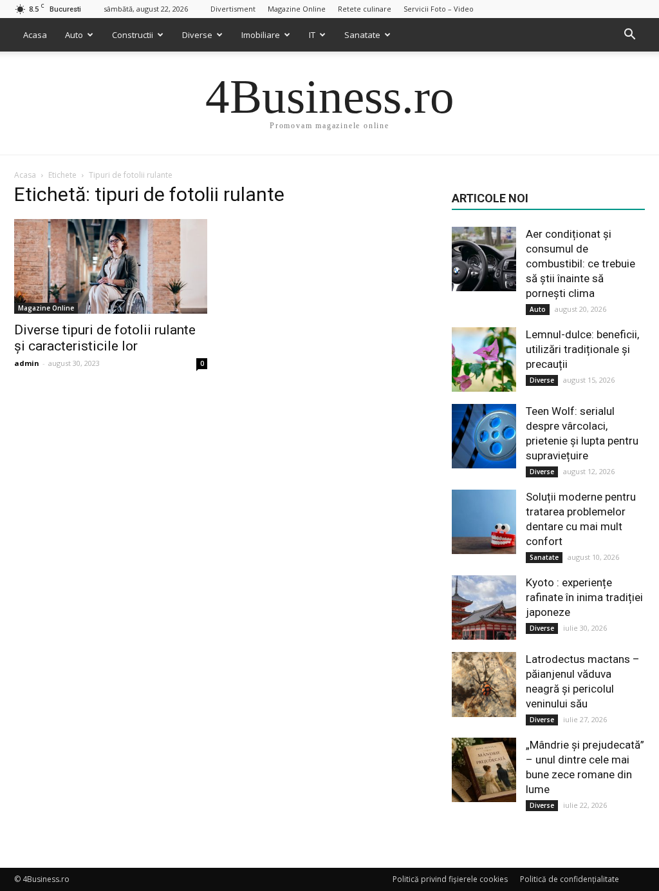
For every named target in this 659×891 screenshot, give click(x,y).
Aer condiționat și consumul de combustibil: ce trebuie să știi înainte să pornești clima (580, 263)
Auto (74, 35)
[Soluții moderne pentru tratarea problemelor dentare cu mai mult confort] (484, 522)
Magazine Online (297, 9)
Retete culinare (364, 9)
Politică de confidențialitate (569, 879)
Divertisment (232, 9)
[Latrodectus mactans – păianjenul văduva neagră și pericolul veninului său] (484, 684)
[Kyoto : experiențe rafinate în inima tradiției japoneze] (484, 607)
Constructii (132, 35)
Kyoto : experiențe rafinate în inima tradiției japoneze (584, 597)
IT (312, 35)
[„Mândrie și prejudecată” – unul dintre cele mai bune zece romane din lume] (484, 770)
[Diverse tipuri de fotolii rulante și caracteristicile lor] (110, 266)
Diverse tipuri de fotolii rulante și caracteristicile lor (105, 338)
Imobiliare (260, 35)
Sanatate (362, 35)
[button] (629, 34)
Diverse (197, 35)
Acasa (35, 35)
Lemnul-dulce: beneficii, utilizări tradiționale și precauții (582, 349)
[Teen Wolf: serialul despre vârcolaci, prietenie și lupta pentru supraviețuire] (484, 436)
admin (26, 363)
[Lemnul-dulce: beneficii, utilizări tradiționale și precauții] (484, 359)
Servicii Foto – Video (439, 9)
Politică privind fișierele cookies (450, 879)
